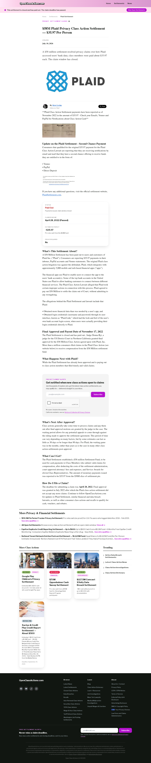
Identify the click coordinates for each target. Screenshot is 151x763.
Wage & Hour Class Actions (73, 710)
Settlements (119, 3)
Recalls (66, 697)
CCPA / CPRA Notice (118, 690)
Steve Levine (57, 105)
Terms (71, 754)
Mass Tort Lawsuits (94, 697)
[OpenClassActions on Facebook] (21, 689)
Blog (89, 684)
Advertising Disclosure (119, 703)
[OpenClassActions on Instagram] (36, 689)
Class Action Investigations (117, 567)
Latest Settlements (70, 687)
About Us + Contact (118, 684)
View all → (101, 525)
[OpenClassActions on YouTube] (26, 689)
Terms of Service (117, 694)
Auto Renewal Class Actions (73, 700)
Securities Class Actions (72, 704)
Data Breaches (69, 694)
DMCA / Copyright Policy (119, 706)
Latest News (68, 684)
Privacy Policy (116, 687)
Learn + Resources (93, 690)
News (130, 3)
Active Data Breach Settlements (113, 556)
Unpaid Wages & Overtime (96, 706)
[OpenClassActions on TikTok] (31, 689)
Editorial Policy (82, 754)
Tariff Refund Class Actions (73, 714)
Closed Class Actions (71, 690)
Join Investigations (93, 694)
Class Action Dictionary (115, 573)
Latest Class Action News (116, 562)
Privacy (75, 754)
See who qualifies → (30, 521)
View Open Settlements (136, 10)
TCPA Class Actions (70, 707)
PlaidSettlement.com (51, 194)
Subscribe (98, 394)
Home (108, 3)
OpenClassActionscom (31, 680)
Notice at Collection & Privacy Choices (77, 412)
